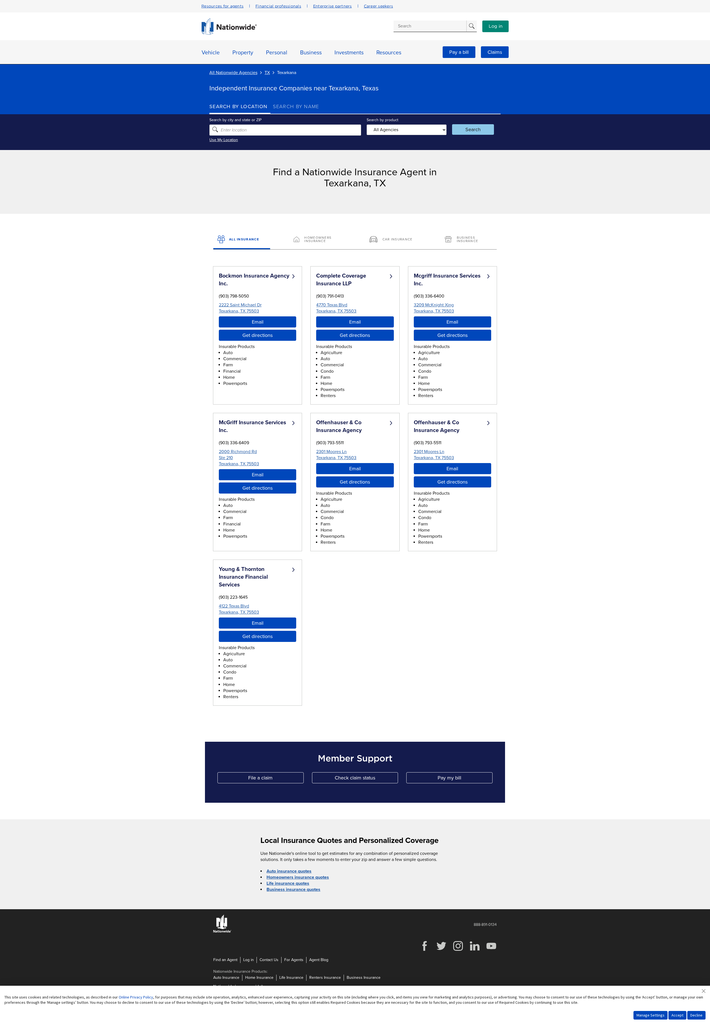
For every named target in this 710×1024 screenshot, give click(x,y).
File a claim (275, 779)
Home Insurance (259, 977)
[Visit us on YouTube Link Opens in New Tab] (491, 950)
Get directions (257, 335)
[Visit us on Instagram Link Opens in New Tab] (457, 950)
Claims (495, 52)
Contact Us (269, 959)
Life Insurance (291, 977)
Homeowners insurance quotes (298, 877)
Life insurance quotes (288, 883)
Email (257, 322)
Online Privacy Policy (136, 997)
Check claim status (366, 779)
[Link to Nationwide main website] (229, 33)
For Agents (293, 959)
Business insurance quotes (293, 889)
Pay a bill (459, 52)
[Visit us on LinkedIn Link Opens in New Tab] (474, 950)
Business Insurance (364, 977)
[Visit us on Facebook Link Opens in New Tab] (424, 950)
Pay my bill (465, 779)
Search (473, 129)
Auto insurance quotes (289, 871)
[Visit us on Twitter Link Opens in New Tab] (441, 950)
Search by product (382, 120)
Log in (496, 26)
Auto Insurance (226, 977)
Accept (677, 1015)
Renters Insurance (325, 977)
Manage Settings (651, 1015)
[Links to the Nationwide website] (222, 931)
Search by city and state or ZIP (235, 120)
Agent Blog (318, 959)
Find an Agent (225, 959)
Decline (696, 1015)
